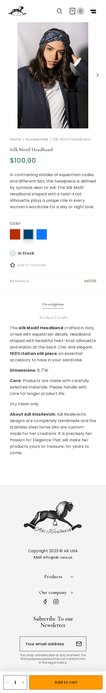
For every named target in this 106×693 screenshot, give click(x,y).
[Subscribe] (78, 643)
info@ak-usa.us (58, 557)
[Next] (97, 75)
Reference (19, 281)
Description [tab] (53, 304)
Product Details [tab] (53, 317)
